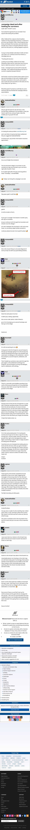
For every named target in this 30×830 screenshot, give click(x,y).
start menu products (17, 756)
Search (8, 8)
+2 (2, 104)
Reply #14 (3, 505)
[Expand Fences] (2, 678)
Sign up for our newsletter (8, 818)
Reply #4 (3, 191)
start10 (26, 760)
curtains (22, 765)
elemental (11, 765)
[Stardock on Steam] (21, 717)
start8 (3, 760)
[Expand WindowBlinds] (2, 695)
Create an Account (23, 800)
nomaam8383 (9, 122)
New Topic (25, 6)
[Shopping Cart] (26, 1)
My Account (21, 799)
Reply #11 (3, 400)
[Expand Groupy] (2, 680)
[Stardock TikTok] (15, 719)
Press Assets (3, 806)
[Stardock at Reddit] (10, 719)
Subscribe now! (15, 709)
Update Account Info (23, 806)
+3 (2, 550)
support (9, 767)
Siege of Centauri (21, 789)
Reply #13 (3, 471)
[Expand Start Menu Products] (2, 691)
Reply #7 (3, 268)
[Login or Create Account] (24, 1)
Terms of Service (14, 827)
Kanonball (8, 338)
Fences (2, 781)
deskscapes (8, 760)
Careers (2, 802)
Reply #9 (3, 344)
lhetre (7, 546)
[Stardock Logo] (8, 1)
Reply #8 (3, 311)
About (2, 797)
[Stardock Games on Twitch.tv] (16, 717)
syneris (7, 527)
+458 (3, 263)
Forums (2, 812)
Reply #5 (3, 206)
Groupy (2, 787)
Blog (2, 799)
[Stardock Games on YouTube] (13, 717)
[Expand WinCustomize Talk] (2, 693)
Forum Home (3, 8)
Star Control (20, 783)
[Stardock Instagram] (19, 717)
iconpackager (16, 762)
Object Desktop (4, 776)
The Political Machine (22, 785)
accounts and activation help (17, 760)
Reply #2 (3, 128)
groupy (23, 758)
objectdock (12, 758)
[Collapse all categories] (29, 664)
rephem (7, 464)
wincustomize (9, 762)
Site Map (24, 827)
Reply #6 (3, 246)
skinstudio (4, 763)
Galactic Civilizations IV (22, 780)
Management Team (5, 800)
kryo (6, 259)
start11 (22, 762)
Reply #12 (3, 430)
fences (3, 756)
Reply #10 (3, 380)
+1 (2, 19)
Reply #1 (3, 107)
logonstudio (17, 765)
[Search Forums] (28, 1)
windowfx (19, 763)
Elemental (20, 778)
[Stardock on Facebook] (11, 717)
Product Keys (22, 802)
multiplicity (18, 758)
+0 (2, 126)
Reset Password (22, 804)
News (2, 804)
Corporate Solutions (5, 778)
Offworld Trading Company (23, 787)
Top (28, 106)
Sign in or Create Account (15, 640)
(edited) (19, 128)
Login (13, 8)
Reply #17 (3, 578)
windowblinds (8, 756)
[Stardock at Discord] (12, 719)
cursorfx (9, 763)
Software (3, 773)
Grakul (7, 423)
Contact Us (3, 810)
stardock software (5, 758)
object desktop (4, 765)
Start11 (2, 780)
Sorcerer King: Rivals (22, 791)
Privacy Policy (6, 827)
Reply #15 (3, 534)
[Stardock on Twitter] (8, 717)
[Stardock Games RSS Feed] (20, 719)
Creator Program (4, 808)
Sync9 (6, 572)
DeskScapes (3, 783)
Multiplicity (3, 785)
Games (19, 773)
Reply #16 (3, 552)
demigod (14, 763)
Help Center (21, 797)
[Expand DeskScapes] (2, 676)
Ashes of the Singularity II (23, 776)
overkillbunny (9, 15)
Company (3, 794)
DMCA (20, 827)
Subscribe (20, 821)
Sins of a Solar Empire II (22, 781)
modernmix (4, 767)
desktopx (3, 762)
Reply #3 (3, 157)
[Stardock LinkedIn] (17, 719)
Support (21, 794)
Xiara (6, 394)
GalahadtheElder (10, 100)
